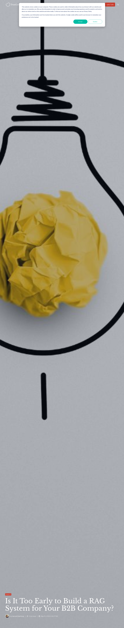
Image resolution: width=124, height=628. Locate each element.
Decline (95, 21)
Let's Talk (110, 5)
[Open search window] (118, 5)
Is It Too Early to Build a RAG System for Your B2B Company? (59, 604)
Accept (80, 21)
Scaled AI (8, 594)
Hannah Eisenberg (18, 616)
